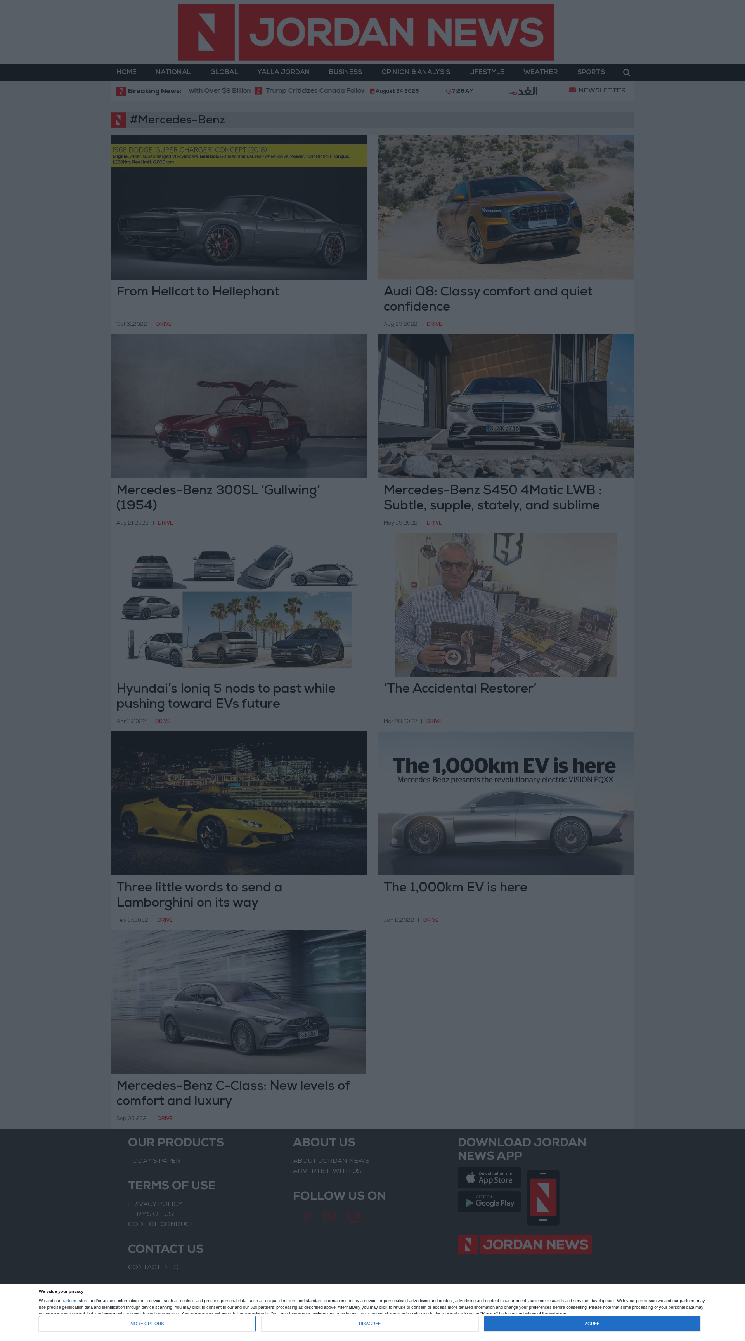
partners (70, 1301)
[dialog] (372, 1312)
